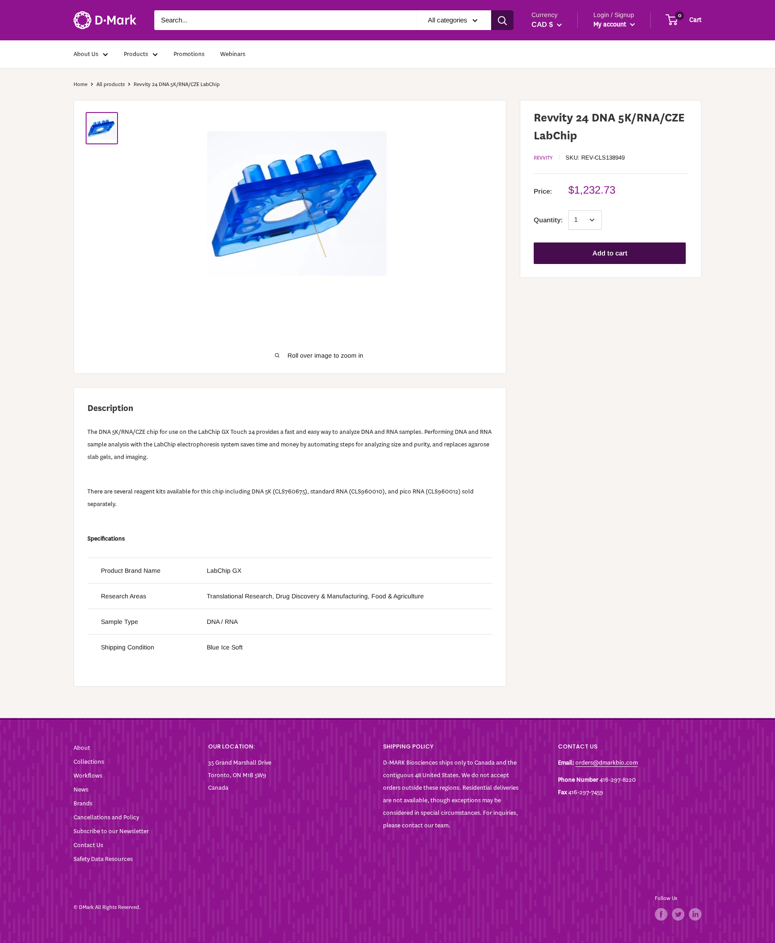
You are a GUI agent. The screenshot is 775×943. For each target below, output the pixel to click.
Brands (83, 803)
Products (136, 54)
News (81, 789)
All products (110, 84)
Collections (89, 761)
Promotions (189, 54)
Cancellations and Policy (106, 817)
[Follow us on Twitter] (678, 914)
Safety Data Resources (103, 859)
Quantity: (548, 220)
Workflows (88, 775)
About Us (86, 54)
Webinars (232, 54)
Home (80, 84)
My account (610, 24)
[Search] (502, 20)
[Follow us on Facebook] (661, 914)
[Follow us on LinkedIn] (695, 914)
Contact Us (88, 845)
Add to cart (609, 253)
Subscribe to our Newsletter (111, 831)
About (82, 748)
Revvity (543, 157)
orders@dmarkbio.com (606, 762)
